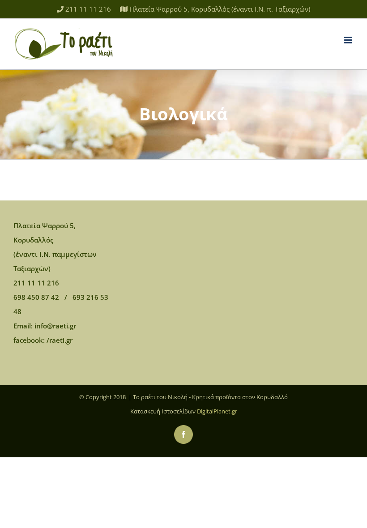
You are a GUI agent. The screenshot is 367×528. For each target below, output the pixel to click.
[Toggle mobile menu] (349, 40)
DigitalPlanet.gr (217, 411)
